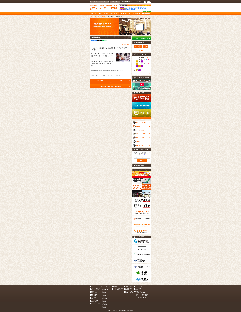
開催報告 (115, 286)
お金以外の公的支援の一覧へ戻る (110, 82)
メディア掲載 (93, 297)
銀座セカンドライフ (115, 1)
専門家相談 (127, 289)
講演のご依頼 (93, 295)
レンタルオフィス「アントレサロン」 (100, 1)
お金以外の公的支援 (129, 292)
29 (137, 70)
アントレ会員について (141, 50)
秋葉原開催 (104, 294)
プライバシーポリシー (138, 1)
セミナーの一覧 (105, 289)
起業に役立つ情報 (139, 145)
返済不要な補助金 (128, 291)
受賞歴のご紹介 (139, 126)
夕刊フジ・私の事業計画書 (141, 297)
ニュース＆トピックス (95, 288)
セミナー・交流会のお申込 (142, 38)
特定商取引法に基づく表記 (95, 303)
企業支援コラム (138, 291)
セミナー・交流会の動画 (141, 122)
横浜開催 (104, 303)
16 (139, 65)
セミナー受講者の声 (140, 137)
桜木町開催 (104, 304)
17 (141, 65)
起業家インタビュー (129, 286)
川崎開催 (104, 306)
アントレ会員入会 (138, 286)
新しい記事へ (100, 80)
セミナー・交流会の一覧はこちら (141, 73)
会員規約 (137, 289)
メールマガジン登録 (95, 289)
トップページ (93, 286)
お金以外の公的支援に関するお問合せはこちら (110, 86)
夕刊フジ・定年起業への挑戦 (141, 295)
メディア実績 (138, 141)
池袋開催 (104, 301)
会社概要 (125, 1)
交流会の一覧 (105, 291)
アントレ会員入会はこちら (142, 118)
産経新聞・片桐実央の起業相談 (142, 294)
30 (139, 70)
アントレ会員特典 (138, 288)
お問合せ (130, 1)
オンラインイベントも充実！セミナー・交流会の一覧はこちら (138, 5)
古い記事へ (121, 80)
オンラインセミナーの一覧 (106, 288)
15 (137, 65)
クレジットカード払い (94, 301)
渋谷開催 (104, 300)
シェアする (94, 40)
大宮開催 (104, 307)
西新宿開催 (104, 298)
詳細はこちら (146, 154)
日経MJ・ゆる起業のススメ (141, 292)
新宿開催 (104, 297)
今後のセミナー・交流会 (106, 286)
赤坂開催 (104, 295)
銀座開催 (104, 292)
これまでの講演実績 (140, 130)
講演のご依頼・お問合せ (141, 133)
